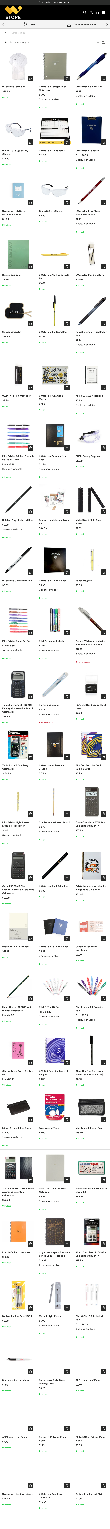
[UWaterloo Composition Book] (55, 436)
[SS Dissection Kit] (18, 311)
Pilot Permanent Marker (52, 641)
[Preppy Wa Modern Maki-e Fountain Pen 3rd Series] (92, 620)
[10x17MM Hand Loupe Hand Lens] (92, 684)
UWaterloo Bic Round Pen (53, 331)
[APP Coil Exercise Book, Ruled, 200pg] (92, 745)
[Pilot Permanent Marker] (55, 620)
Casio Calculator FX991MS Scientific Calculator (90, 824)
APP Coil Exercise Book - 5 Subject (54, 1073)
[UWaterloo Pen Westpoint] (18, 375)
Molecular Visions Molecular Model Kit (91, 1190)
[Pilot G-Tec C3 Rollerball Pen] (92, 1296)
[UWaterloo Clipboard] (92, 130)
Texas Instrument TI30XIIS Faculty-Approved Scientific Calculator (18, 708)
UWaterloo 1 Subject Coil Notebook (52, 88)
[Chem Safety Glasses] (55, 190)
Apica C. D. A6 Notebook (89, 395)
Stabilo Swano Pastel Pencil (54, 822)
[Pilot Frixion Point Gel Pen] (18, 620)
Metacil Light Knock (50, 1316)
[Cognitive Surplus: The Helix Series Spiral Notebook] (55, 1232)
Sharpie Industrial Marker (16, 1380)
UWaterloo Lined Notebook (17, 1494)
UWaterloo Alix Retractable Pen (54, 276)
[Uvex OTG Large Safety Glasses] (18, 130)
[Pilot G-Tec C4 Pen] (55, 987)
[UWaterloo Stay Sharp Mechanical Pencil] (92, 190)
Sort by (9, 42)
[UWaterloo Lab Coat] (18, 66)
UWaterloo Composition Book (52, 458)
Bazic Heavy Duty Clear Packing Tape (52, 1382)
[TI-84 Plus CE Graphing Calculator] (18, 745)
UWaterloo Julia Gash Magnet (51, 397)
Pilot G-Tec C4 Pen (49, 1007)
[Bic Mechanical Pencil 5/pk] (18, 1296)
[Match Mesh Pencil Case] (92, 1107)
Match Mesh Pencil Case (89, 1128)
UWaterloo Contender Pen (17, 580)
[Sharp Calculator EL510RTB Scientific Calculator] (92, 1232)
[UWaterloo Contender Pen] (18, 560)
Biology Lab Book (11, 274)
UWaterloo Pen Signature (90, 274)
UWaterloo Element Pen (89, 86)
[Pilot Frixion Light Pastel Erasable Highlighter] (18, 802)
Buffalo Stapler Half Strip (89, 1494)
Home (7, 33)
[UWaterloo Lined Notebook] (18, 1473)
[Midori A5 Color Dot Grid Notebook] (55, 1168)
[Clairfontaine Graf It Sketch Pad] (18, 1050)
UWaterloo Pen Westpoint (16, 395)
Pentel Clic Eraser (49, 704)
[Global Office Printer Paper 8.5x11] (92, 1416)
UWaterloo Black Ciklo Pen (53, 886)
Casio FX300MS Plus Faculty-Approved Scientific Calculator (18, 890)
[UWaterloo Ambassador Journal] (55, 745)
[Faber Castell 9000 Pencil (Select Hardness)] (18, 987)
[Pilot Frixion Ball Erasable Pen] (92, 987)
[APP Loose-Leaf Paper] (92, 1360)
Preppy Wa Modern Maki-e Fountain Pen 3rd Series (90, 643)
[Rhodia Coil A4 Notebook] (18, 1232)
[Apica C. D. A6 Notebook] (92, 375)
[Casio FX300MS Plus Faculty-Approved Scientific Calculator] (18, 866)
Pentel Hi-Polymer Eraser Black (53, 1439)
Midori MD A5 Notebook (15, 946)
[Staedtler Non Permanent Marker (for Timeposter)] (92, 1050)
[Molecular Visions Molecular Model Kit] (92, 1168)
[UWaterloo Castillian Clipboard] (55, 1473)
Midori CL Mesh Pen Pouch (17, 1128)
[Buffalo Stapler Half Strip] (92, 1473)
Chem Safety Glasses (51, 211)
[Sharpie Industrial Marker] (18, 1360)
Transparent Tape (49, 1128)
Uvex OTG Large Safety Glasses (15, 152)
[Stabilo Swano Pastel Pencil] (55, 802)
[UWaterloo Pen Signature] (92, 254)
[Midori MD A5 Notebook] (18, 926)
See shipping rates (60, 2)
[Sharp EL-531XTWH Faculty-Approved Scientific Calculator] (18, 1168)
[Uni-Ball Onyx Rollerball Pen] (18, 500)
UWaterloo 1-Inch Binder (52, 580)
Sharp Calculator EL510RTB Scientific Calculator (91, 1254)
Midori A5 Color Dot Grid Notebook (52, 1190)
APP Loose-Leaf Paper (88, 1380)
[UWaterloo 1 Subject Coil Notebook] (55, 66)
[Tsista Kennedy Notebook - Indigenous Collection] (92, 866)
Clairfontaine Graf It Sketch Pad (17, 1073)
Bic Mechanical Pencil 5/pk (17, 1316)
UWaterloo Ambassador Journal (52, 767)
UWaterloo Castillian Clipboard (50, 1496)
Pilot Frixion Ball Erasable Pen (89, 1009)
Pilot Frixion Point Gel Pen (16, 641)
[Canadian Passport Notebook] (92, 926)
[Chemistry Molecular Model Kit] (55, 500)
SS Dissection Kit (11, 331)
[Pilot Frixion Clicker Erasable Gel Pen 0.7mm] (18, 436)
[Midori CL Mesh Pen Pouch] (18, 1107)
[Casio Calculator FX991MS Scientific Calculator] (92, 802)
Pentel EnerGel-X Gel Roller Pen (91, 333)
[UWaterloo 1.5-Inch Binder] (55, 926)
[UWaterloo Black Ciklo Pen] (55, 866)
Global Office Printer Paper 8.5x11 (91, 1439)
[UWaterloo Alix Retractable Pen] (55, 254)
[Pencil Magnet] (92, 560)
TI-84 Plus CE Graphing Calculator (15, 767)
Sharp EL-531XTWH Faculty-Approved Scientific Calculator (18, 1192)
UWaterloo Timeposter (52, 150)
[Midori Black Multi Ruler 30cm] (92, 500)
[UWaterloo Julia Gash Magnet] (55, 375)
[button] (97, 12)
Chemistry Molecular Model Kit (54, 522)
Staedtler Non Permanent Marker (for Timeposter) (90, 1073)
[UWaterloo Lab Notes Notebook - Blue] (18, 190)
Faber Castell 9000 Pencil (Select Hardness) (16, 1009)
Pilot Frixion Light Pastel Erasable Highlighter (15, 824)
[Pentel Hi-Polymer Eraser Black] (55, 1416)
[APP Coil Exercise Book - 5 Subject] (55, 1050)
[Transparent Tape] (55, 1107)
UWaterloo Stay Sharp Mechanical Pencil (88, 213)
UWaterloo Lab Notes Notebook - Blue (14, 213)
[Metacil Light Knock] (55, 1296)
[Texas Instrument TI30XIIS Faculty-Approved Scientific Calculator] (18, 684)
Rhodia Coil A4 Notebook (16, 1252)
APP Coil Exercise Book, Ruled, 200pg (89, 767)
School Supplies (18, 33)
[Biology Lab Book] (18, 254)
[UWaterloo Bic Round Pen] (55, 311)
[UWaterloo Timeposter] (55, 130)
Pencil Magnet (84, 580)
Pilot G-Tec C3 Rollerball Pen (89, 1318)
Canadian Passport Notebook (86, 948)
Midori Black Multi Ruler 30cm (89, 522)
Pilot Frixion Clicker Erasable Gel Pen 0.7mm (18, 458)
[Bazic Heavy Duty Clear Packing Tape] (55, 1360)
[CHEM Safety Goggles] (92, 436)
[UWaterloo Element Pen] (92, 66)
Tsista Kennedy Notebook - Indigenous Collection (91, 888)
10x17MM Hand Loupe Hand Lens (91, 706)
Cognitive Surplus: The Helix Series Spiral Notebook (54, 1254)
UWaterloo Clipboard (87, 150)
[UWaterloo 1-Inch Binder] (55, 560)
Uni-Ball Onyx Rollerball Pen (17, 520)
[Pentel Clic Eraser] (55, 684)
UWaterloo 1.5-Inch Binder (53, 946)
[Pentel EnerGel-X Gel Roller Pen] (92, 311)
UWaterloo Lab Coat (13, 86)
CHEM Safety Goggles (88, 456)
